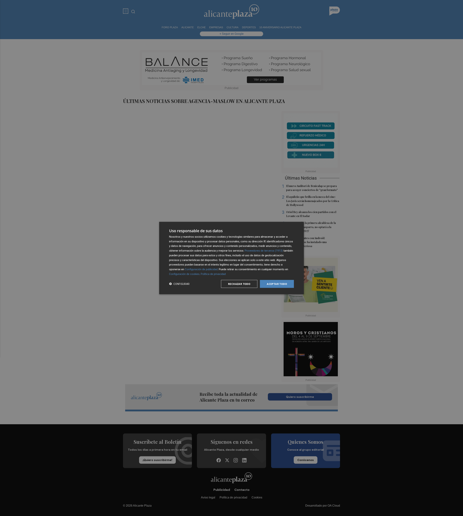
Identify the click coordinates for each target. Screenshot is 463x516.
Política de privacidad (213, 273)
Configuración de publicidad (201, 269)
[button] (179, 284)
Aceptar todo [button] (277, 283)
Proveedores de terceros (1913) (264, 250)
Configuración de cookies (184, 273)
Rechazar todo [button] (239, 283)
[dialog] (231, 258)
